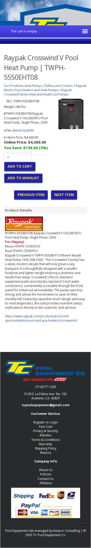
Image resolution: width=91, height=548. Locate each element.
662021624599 (23, 130)
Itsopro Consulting (66, 531)
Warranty (45, 444)
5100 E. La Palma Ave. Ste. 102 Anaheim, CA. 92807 (45, 396)
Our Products (13, 86)
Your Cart (45, 426)
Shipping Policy (45, 448)
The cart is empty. (24, 31)
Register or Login (45, 422)
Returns (45, 453)
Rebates (45, 435)
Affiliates (45, 483)
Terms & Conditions (45, 440)
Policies (45, 474)
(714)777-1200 (45, 387)
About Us (45, 470)
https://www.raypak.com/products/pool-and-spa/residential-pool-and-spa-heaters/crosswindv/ (41, 318)
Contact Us (45, 479)
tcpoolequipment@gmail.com (46, 405)
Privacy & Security (45, 431)
